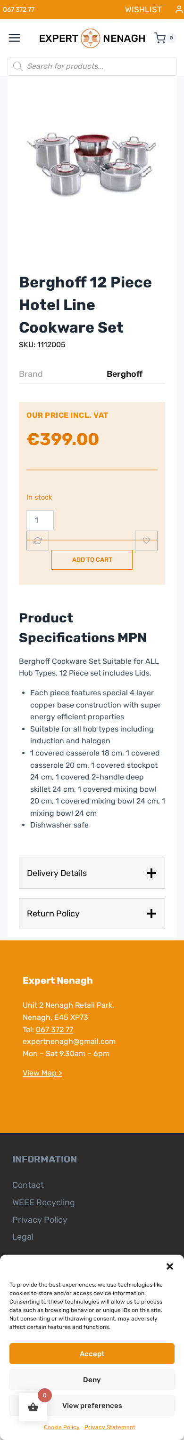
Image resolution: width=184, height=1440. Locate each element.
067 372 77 (54, 1029)
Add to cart (92, 559)
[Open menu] (19, 38)
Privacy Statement (109, 1427)
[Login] (179, 9)
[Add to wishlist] (146, 540)
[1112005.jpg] (92, 164)
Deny (92, 1380)
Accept (92, 1354)
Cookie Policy (62, 1427)
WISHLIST (143, 9)
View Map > (42, 1072)
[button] (170, 1266)
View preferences (92, 1405)
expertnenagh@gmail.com (69, 1041)
